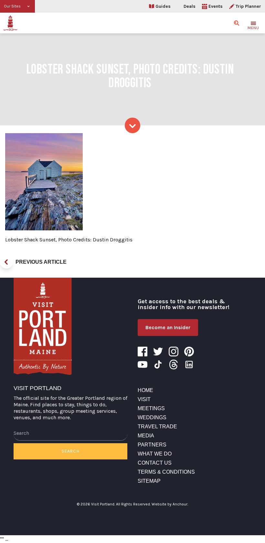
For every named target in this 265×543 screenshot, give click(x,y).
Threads (173, 364)
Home (145, 390)
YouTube (142, 364)
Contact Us (155, 463)
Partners (152, 444)
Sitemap (149, 481)
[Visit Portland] (10, 23)
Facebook (142, 351)
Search (70, 451)
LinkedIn (189, 364)
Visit (144, 399)
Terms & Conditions (166, 472)
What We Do (155, 453)
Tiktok (158, 364)
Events (215, 6)
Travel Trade (157, 426)
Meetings (151, 408)
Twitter (158, 351)
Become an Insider (167, 327)
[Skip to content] (132, 125)
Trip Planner (248, 6)
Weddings (152, 417)
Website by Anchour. (170, 504)
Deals (190, 6)
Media (146, 435)
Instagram (173, 351)
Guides (163, 6)
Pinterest (189, 351)
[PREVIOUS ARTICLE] (6, 262)
